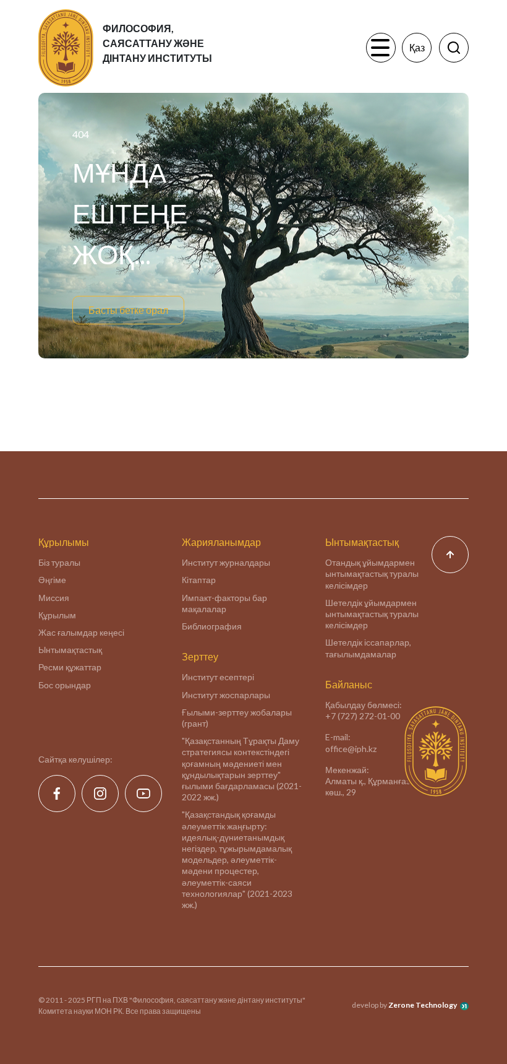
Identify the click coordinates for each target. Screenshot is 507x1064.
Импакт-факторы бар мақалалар (224, 603)
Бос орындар (64, 685)
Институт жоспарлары (226, 695)
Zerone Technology (422, 1005)
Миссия (53, 597)
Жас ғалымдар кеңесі (81, 632)
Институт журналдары (226, 562)
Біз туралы (59, 562)
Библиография (212, 626)
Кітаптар (199, 579)
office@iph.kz (351, 748)
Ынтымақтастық (70, 649)
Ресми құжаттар (69, 667)
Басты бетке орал (128, 310)
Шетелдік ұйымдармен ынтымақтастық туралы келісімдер (372, 613)
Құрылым (57, 615)
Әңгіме (52, 579)
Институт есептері (218, 677)
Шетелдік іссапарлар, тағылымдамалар (368, 648)
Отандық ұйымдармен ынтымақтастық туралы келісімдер (372, 573)
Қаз (417, 47)
